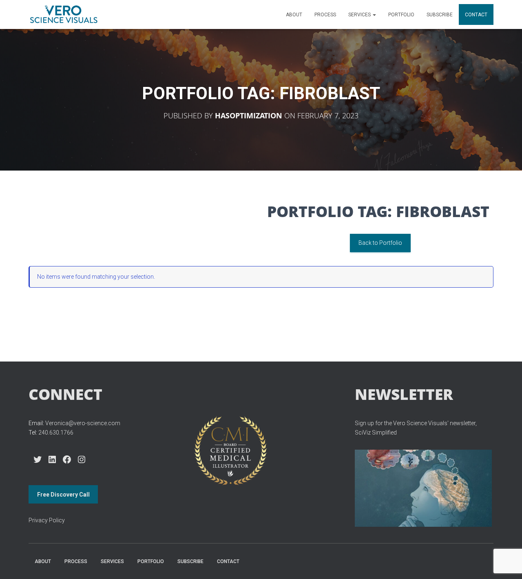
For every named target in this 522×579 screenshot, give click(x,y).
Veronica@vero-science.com (82, 423)
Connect (65, 394)
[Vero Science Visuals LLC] (63, 14)
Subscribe (440, 15)
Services (360, 15)
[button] (374, 15)
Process (325, 15)
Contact (476, 15)
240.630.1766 (55, 432)
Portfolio (401, 15)
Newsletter (404, 394)
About (294, 15)
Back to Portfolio (380, 243)
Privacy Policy (47, 520)
